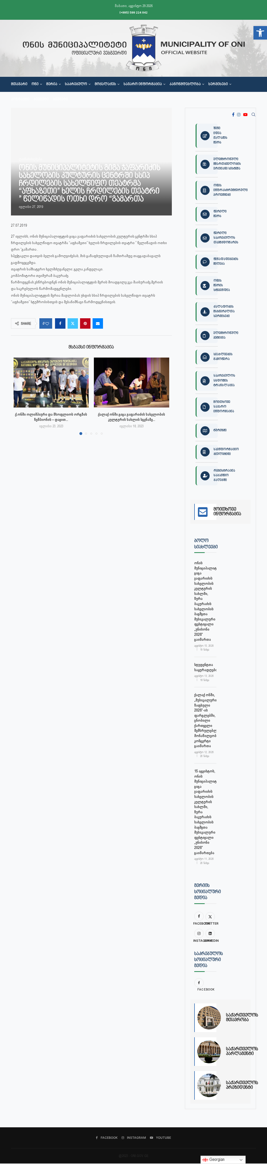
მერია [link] (51, 84)
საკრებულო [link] (76, 84)
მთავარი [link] (19, 84)
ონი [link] (35, 84)
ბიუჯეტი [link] (41, 99)
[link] (260, 33)
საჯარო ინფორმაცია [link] (143, 84)
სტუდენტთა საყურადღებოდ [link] (205, 667)
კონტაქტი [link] (20, 99)
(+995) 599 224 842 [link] (133, 12)
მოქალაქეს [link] (105, 84)
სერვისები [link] (218, 84)
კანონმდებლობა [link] (185, 84)
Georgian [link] (216, 1159)
